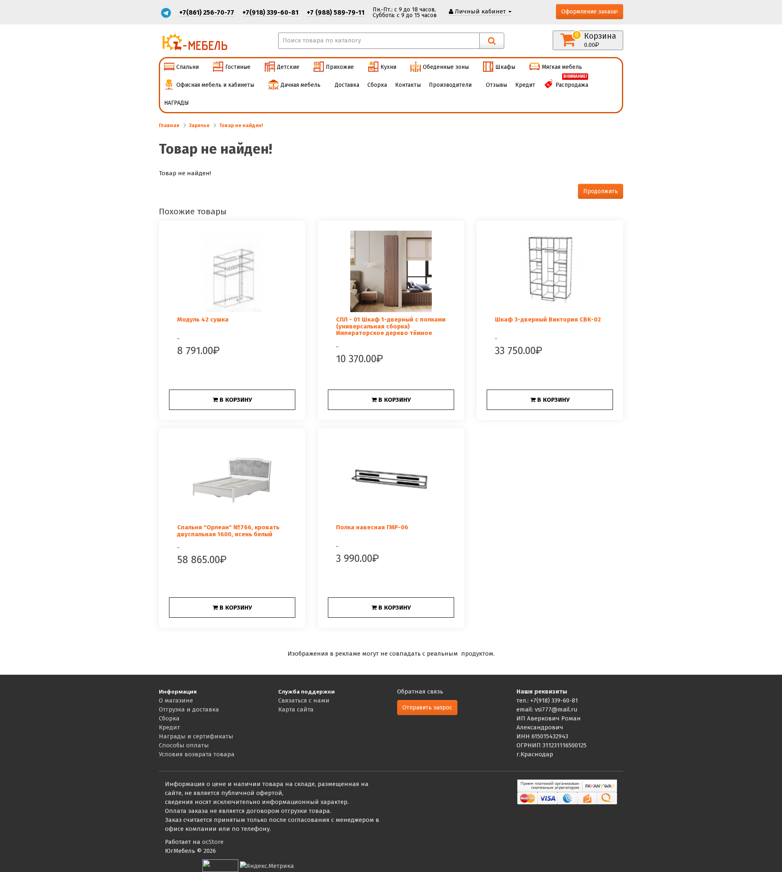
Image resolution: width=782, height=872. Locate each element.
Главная (169, 125)
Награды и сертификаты (196, 736)
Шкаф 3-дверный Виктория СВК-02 (548, 319)
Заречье (199, 125)
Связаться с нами (303, 700)
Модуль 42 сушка (202, 319)
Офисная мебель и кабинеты (215, 84)
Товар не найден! (241, 125)
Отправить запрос (427, 707)
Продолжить (600, 191)
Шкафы (505, 67)
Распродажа (572, 82)
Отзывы (496, 84)
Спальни (187, 67)
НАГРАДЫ (176, 102)
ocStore (213, 842)
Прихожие (340, 67)
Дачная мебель (301, 84)
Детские (288, 67)
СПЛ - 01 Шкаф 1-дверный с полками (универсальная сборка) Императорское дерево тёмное (391, 326)
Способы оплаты (184, 745)
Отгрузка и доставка (189, 709)
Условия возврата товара (197, 754)
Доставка (347, 84)
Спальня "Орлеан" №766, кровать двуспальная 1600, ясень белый (228, 531)
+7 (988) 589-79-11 (336, 12)
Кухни (388, 67)
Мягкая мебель (562, 67)
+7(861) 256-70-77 (206, 12)
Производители (450, 84)
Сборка (377, 84)
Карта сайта (296, 709)
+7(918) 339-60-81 (270, 12)
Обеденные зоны (446, 67)
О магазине (176, 700)
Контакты (408, 84)
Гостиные (237, 67)
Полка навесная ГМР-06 (372, 527)
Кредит (525, 84)
